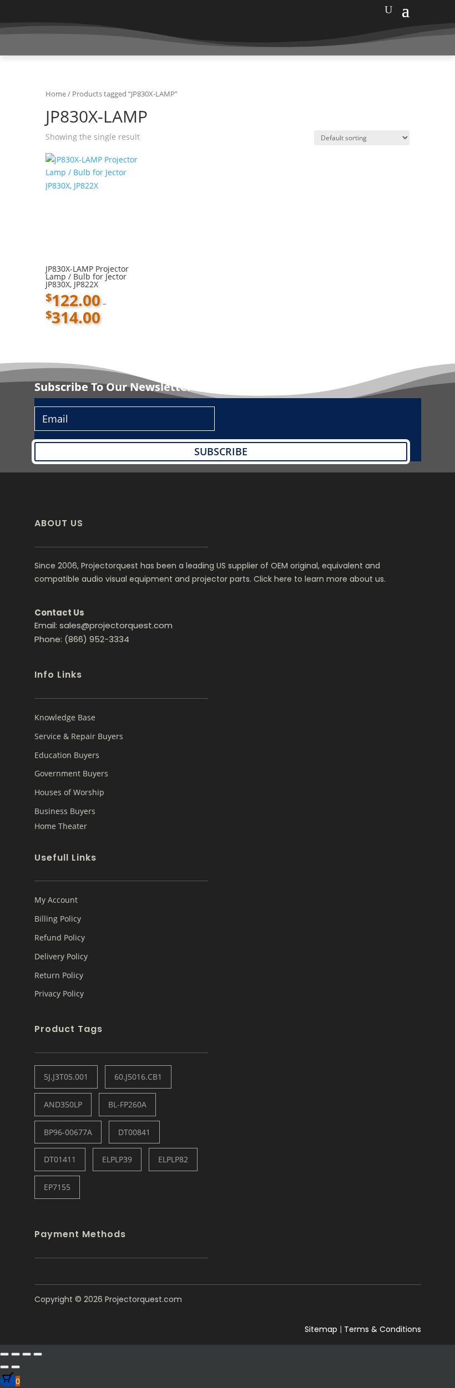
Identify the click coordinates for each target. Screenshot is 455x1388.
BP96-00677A (68, 1132)
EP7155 (57, 1187)
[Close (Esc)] (37, 1354)
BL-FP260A (127, 1104)
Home (56, 94)
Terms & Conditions (382, 1329)
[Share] (26, 1354)
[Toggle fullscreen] (15, 1354)
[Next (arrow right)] (15, 1367)
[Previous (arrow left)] (4, 1367)
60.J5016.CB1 (138, 1076)
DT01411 (60, 1159)
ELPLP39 (117, 1159)
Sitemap (321, 1329)
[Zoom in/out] (4, 1354)
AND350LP (63, 1104)
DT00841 (134, 1132)
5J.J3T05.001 (66, 1076)
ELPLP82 (173, 1159)
